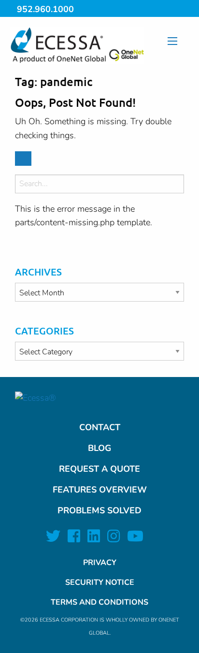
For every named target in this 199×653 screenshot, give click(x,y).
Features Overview (100, 489)
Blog (99, 448)
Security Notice (99, 582)
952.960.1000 (45, 9)
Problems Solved (99, 510)
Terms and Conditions (99, 602)
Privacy (99, 562)
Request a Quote (99, 469)
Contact (99, 427)
